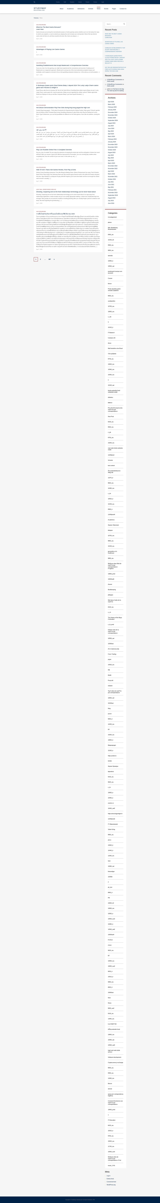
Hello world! (110, 81)
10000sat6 (111, 579)
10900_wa (111, 908)
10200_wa (111, 734)
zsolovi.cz (111, 803)
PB (109, 897)
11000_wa (111, 855)
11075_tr (110, 477)
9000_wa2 (111, 1008)
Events (106, 8)
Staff (65, 2)
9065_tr (110, 719)
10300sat (110, 643)
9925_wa (110, 782)
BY (109, 729)
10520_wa (111, 664)
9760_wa (110, 1136)
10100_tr (110, 750)
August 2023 (111, 152)
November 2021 (112, 176)
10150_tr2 (111, 240)
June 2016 (111, 203)
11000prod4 (111, 514)
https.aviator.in (112, 755)
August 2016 (111, 198)
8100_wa (110, 607)
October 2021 (112, 179)
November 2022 (112, 168)
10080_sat (111, 866)
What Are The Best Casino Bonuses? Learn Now (113, 35)
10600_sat (111, 698)
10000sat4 (111, 934)
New (109, 997)
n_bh (109, 493)
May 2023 (111, 158)
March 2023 (111, 163)
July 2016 (111, 200)
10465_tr (110, 798)
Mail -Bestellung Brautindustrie (113, 228)
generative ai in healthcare (112, 552)
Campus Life (111, 338)
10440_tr (110, 850)
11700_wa (111, 1146)
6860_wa (110, 982)
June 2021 (111, 184)
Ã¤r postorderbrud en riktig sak (114, 471)
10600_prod (111, 1109)
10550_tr (110, 913)
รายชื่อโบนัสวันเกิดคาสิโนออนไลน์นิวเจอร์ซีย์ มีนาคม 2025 (55, 214)
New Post (111, 416)
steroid (110, 1089)
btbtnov (110, 402)
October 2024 (112, 117)
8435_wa (110, 1125)
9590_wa (110, 245)
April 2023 (111, 160)
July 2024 (111, 125)
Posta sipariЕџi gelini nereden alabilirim (114, 289)
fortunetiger (111, 871)
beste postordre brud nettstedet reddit (114, 391)
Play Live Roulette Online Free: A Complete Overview (54, 150)
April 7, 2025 (39, 74)
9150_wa (110, 777)
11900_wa (111, 1078)
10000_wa (111, 961)
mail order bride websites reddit (115, 448)
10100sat (110, 703)
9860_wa (110, 541)
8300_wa (110, 234)
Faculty (58, 2)
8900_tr (110, 892)
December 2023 (112, 144)
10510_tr (110, 976)
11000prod (111, 455)
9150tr (110, 761)
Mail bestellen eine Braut (115, 348)
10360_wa (111, 369)
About (61, 8)
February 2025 (112, 107)
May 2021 (111, 187)
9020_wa (110, 950)
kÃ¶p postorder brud (114, 1029)
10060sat (110, 992)
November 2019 (112, 192)
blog (109, 708)
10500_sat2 (111, 929)
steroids (110, 255)
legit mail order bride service (46, 189)
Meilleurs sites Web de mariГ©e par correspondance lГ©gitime (114, 566)
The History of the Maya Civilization (115, 618)
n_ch (109, 612)
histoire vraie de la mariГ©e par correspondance (113, 631)
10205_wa (111, 443)
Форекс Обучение (113, 525)
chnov (110, 945)
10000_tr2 (111, 903)
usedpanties (111, 301)
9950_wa (110, 250)
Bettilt (109, 675)
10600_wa (111, 364)
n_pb (109, 432)
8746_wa (110, 359)
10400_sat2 (111, 808)
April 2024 (111, 134)
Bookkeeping (112, 589)
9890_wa (110, 558)
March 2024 (111, 136)
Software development (114, 1057)
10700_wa (111, 306)
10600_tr (110, 792)
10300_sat (111, 1040)
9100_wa (110, 1013)
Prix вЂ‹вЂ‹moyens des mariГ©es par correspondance (115, 409)
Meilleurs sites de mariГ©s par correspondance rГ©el (114, 1158)
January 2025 (112, 109)
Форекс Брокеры (113, 766)
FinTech (110, 940)
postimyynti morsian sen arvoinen (115, 272)
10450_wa (111, 724)
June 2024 (111, 128)
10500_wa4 (111, 1151)
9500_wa (110, 427)
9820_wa (110, 483)
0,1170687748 (112, 1024)
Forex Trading (112, 654)
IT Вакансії (111, 332)
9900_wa (110, 834)
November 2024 (112, 115)
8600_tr (110, 987)
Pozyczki (110, 680)
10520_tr (110, 498)
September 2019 (113, 195)
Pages (114, 8)
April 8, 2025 (39, 38)
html (109, 861)
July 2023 (111, 155)
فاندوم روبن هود (41, 130)
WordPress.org (111, 1184)
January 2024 (112, 142)
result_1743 (111, 1165)
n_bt (109, 787)
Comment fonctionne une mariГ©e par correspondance (115, 1102)
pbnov (110, 222)
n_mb (109, 317)
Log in (108, 1175)
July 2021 (111, 182)
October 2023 (112, 150)
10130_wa (111, 546)
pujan (109, 659)
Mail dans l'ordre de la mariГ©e (114, 601)
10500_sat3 (111, 1045)
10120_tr (110, 327)
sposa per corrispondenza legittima (115, 1094)
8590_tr (110, 509)
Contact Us (123, 8)
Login (102, 2)
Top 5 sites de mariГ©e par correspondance (115, 691)
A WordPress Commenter (114, 79)
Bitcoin (110, 1083)
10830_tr (110, 740)
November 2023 (112, 147)
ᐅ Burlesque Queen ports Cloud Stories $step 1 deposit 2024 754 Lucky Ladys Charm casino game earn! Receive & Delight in (115, 59)
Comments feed (111, 1181)
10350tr (110, 876)
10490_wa (111, 488)
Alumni (80, 2)
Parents (87, 2)
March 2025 (111, 104)
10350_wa (111, 374)
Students (72, 2)
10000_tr (110, 845)
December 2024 (112, 112)
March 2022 (111, 174)
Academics (70, 8)
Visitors (95, 2)
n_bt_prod (111, 624)
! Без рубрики (112, 353)
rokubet (110, 685)
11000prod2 (111, 819)
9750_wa (110, 437)
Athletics (110, 397)
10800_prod (111, 574)
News (98, 8)
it (108, 380)
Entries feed (110, 1178)
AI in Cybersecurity (113, 649)
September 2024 (113, 120)
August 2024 (111, 123)
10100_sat (111, 385)
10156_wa (111, 504)
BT (109, 955)
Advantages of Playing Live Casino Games (50, 49)
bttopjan (110, 530)
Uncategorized (41, 24)
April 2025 (111, 101)
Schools (90, 8)
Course (110, 278)
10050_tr (110, 261)
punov (110, 713)
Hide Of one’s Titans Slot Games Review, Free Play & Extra (56, 170)
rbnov (109, 343)
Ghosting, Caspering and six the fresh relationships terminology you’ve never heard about (66, 192)
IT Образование (113, 824)
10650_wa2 (111, 966)
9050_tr (110, 971)
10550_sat (111, 638)
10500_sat (111, 266)
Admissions (81, 8)
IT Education (111, 1120)
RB (109, 670)
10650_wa (111, 311)
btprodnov (111, 771)
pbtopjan (110, 595)
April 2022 (111, 171)
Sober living (111, 829)
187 (49, 259)
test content (111, 465)
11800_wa (111, 1018)
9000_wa (110, 1067)
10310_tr (110, 1130)
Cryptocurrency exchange (115, 1062)
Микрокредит (112, 745)
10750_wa (111, 535)
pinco (109, 840)
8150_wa (110, 421)
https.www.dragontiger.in (115, 813)
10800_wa (111, 1034)
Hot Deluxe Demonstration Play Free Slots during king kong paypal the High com (63, 107)
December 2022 (112, 166)
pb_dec (110, 887)
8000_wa (110, 295)
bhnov (110, 283)
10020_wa (111, 1141)
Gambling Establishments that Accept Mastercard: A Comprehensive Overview (62, 65)
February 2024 (112, 139)
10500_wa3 (111, 919)
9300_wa (110, 1073)
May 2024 (111, 131)
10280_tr (110, 924)
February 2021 (112, 190)
